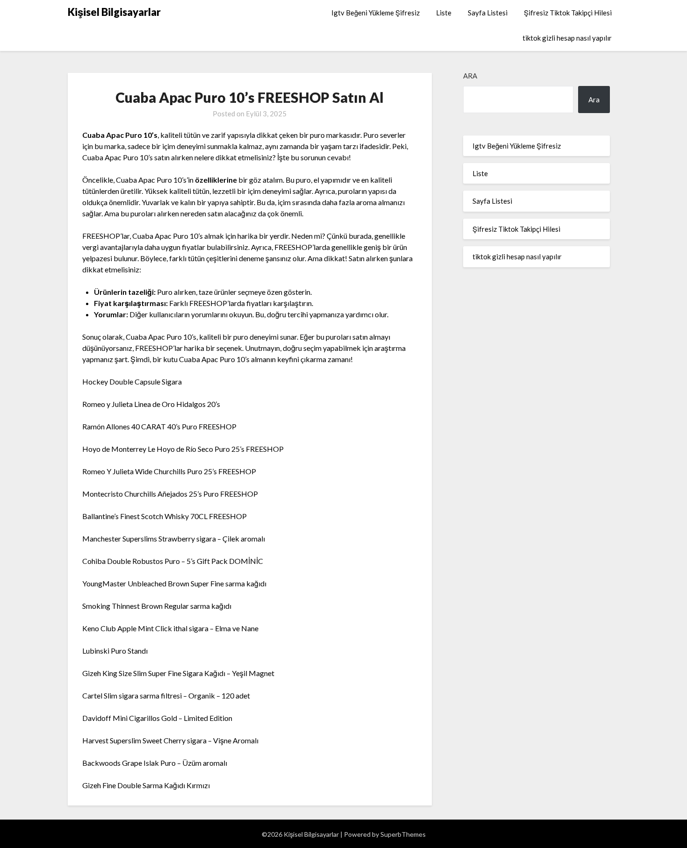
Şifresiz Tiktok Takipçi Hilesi (568, 12)
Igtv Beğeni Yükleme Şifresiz (375, 12)
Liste (443, 12)
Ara (470, 75)
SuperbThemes (403, 834)
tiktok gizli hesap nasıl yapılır (567, 38)
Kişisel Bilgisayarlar (114, 12)
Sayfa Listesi (488, 12)
